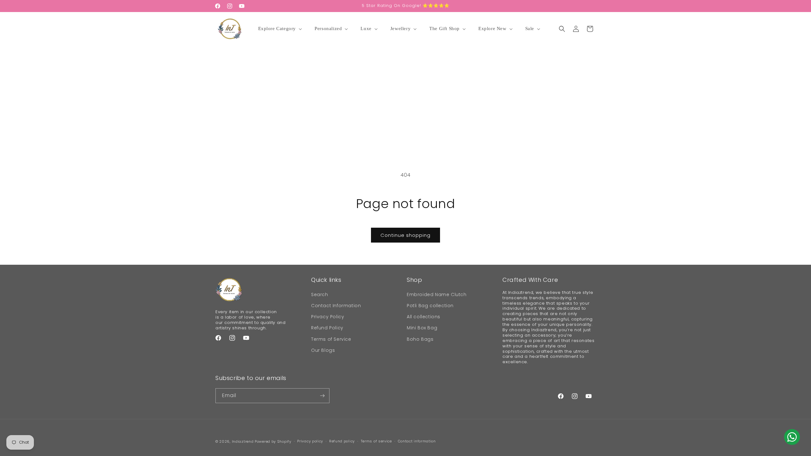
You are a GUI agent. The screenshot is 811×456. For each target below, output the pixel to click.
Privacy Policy (327, 317)
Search (319, 294)
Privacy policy (310, 441)
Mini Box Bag (422, 328)
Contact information (417, 441)
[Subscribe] (322, 395)
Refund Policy (327, 328)
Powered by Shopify (273, 441)
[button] (281, 29)
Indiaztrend (243, 441)
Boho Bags (420, 339)
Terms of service (376, 441)
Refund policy (342, 441)
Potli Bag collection (430, 305)
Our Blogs (323, 350)
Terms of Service (331, 339)
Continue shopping (405, 235)
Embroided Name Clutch (437, 294)
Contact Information (336, 305)
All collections (423, 317)
